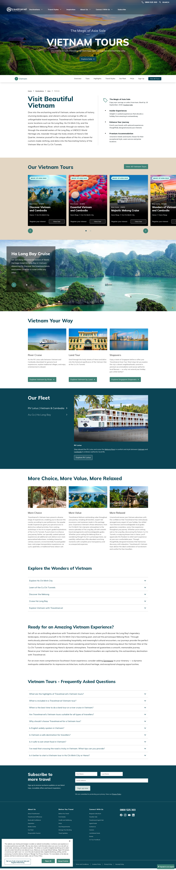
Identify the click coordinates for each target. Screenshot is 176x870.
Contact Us (92, 826)
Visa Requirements (64, 826)
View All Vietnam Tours (136, 166)
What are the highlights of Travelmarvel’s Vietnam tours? (56, 694)
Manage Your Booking (65, 830)
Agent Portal (93, 823)
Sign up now (82, 788)
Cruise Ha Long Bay (38, 601)
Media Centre (32, 826)
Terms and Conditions (82, 864)
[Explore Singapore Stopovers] (129, 339)
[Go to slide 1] (86, 231)
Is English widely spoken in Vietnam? (46, 728)
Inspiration (71, 9)
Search (165, 2)
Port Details (62, 817)
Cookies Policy (96, 864)
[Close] (69, 841)
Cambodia (78, 452)
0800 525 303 (151, 2)
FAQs (132, 78)
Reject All (48, 861)
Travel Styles (110, 78)
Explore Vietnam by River (41, 379)
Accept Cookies (63, 861)
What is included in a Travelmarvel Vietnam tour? (52, 700)
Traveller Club (93, 817)
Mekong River (110, 449)
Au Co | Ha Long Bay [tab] (39, 414)
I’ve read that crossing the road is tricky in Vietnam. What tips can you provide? (67, 748)
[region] (37, 853)
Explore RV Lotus (83, 457)
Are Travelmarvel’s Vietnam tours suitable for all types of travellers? (61, 714)
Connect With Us (96, 809)
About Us (32, 809)
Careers (91, 830)
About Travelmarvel (34, 813)
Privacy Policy (116, 794)
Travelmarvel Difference (35, 817)
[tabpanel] (111, 428)
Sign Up (141, 78)
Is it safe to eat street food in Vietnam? (47, 741)
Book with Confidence (34, 820)
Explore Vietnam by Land (81, 379)
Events (91, 836)
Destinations (39, 91)
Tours (87, 78)
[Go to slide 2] (90, 231)
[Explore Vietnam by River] (47, 339)
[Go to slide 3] (36, 285)
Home (30, 91)
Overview (77, 78)
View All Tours (155, 79)
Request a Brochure (95, 813)
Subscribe (122, 9)
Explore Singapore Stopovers (123, 379)
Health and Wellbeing (65, 820)
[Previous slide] (30, 230)
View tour (56, 221)
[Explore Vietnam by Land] (88, 339)
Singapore (108, 660)
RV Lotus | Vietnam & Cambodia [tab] (46, 408)
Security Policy (119, 864)
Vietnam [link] (57, 91)
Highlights (97, 78)
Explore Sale (86, 59)
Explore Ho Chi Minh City (41, 580)
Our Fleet (122, 78)
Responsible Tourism (34, 833)
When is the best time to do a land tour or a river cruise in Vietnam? (61, 707)
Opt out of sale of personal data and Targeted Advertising (17, 862)
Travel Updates (63, 833)
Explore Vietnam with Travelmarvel (46, 608)
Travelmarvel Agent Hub (96, 820)
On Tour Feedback (94, 839)
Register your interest (38, 221)
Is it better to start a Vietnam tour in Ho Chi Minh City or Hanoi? (59, 755)
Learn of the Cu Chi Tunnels (42, 587)
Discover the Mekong (39, 594)
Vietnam (141, 449)
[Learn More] (121, 815)
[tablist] (48, 406)
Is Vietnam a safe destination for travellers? (49, 735)
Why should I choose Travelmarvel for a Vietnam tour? (55, 721)
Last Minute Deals (94, 833)
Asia (48, 91)
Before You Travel (66, 809)
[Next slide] (145, 230)
